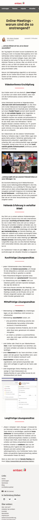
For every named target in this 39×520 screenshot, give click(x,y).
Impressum (5, 515)
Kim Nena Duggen (13, 38)
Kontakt (4, 511)
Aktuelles (32, 9)
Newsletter (5, 513)
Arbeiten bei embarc (8, 509)
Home (3, 479)
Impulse (23, 9)
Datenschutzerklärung (9, 518)
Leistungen (5, 9)
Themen (14, 9)
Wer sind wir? (6, 507)
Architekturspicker (8, 487)
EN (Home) (10, 491)
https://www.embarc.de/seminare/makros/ (20, 461)
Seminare (5, 483)
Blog (3, 485)
